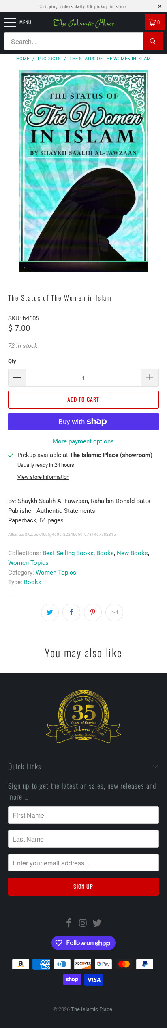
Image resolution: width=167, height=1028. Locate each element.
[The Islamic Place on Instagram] (83, 923)
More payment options (83, 441)
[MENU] (5, 22)
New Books (132, 553)
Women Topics (28, 562)
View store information (43, 477)
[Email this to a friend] (114, 612)
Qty (12, 361)
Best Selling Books (68, 553)
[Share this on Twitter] (50, 612)
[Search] (153, 41)
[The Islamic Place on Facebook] (69, 923)
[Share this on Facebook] (71, 612)
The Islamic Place (91, 1009)
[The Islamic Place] (83, 23)
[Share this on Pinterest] (93, 612)
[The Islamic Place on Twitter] (97, 923)
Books (105, 553)
